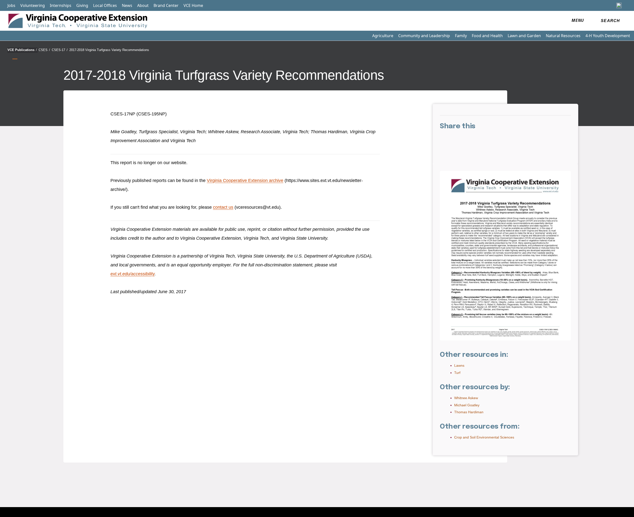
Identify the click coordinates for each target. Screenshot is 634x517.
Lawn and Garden (524, 35)
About (143, 5)
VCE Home (193, 5)
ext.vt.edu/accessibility (132, 273)
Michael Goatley (466, 405)
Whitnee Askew (466, 398)
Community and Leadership (424, 35)
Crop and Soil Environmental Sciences (484, 437)
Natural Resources (563, 35)
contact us (223, 207)
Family (461, 35)
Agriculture (382, 35)
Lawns (459, 365)
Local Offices (105, 5)
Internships (60, 5)
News (127, 5)
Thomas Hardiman (468, 412)
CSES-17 (60, 50)
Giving (82, 5)
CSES (44, 50)
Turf (457, 373)
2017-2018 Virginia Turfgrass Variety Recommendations (109, 50)
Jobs (11, 5)
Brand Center (166, 5)
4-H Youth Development (607, 35)
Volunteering (32, 5)
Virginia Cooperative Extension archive (245, 180)
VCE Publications (22, 50)
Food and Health (487, 35)
